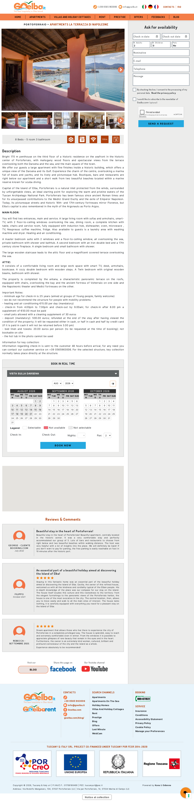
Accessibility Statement (149, 719)
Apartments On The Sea (105, 701)
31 (12, 422)
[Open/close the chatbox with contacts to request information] (185, 792)
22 (35, 414)
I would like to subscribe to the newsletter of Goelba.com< (157, 101)
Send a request (161, 123)
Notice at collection (97, 797)
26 (21, 418)
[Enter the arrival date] (157, 36)
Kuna (157, 785)
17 (63, 409)
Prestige (120, 17)
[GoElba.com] (39, 698)
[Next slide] (121, 70)
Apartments (38, 17)
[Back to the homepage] (29, 7)
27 (26, 418)
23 (40, 414)
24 (12, 418)
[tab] (14, 120)
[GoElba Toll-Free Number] (143, 699)
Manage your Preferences (150, 731)
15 (54, 409)
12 (72, 405)
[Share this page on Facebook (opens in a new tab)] (63, 668)
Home (18, 17)
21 (49, 414)
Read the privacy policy (163, 92)
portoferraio (35, 24)
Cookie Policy (143, 727)
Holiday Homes (100, 705)
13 (77, 405)
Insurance (141, 711)
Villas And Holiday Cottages (72, 17)
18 (67, 409)
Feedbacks (158, 17)
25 (17, 418)
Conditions (141, 715)
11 (68, 405)
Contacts (168, 6)
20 (77, 409)
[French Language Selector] (156, 7)
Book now (63, 445)
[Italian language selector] (144, 7)
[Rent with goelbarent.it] (39, 709)
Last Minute (99, 729)
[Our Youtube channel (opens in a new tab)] (94, 668)
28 (31, 418)
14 (49, 409)
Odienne (167, 785)
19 (72, 409)
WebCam (97, 733)
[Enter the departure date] (186, 36)
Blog (176, 17)
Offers (138, 17)
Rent (102, 17)
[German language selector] (150, 7)
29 (35, 418)
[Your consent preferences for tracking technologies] (189, 796)
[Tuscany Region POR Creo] (32, 763)
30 (40, 418)
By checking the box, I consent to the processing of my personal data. (162, 91)
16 (58, 409)
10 (63, 405)
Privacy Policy (143, 723)
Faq (179, 6)
